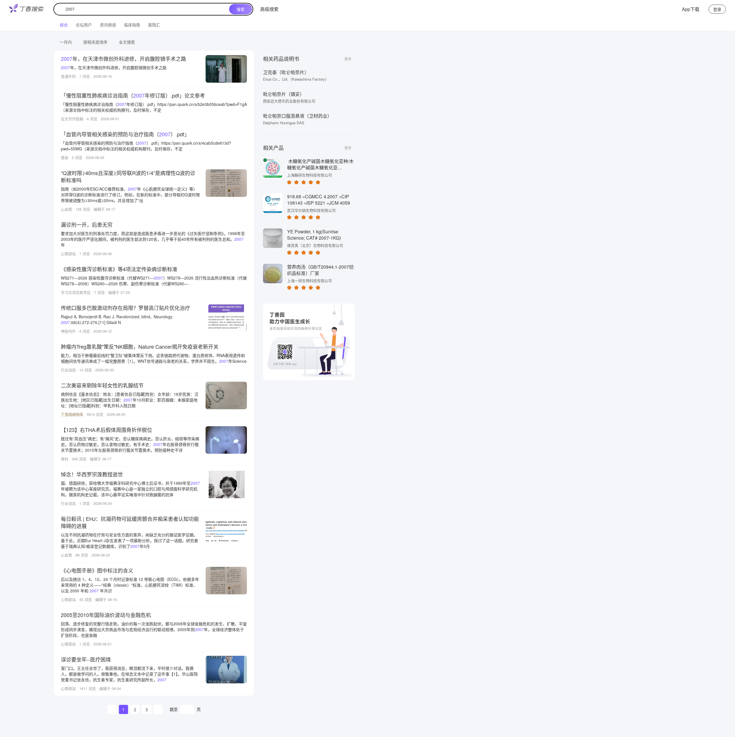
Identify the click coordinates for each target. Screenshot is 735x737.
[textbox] (142, 9)
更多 (348, 58)
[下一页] (158, 709)
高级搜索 (269, 9)
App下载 (690, 9)
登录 (717, 9)
